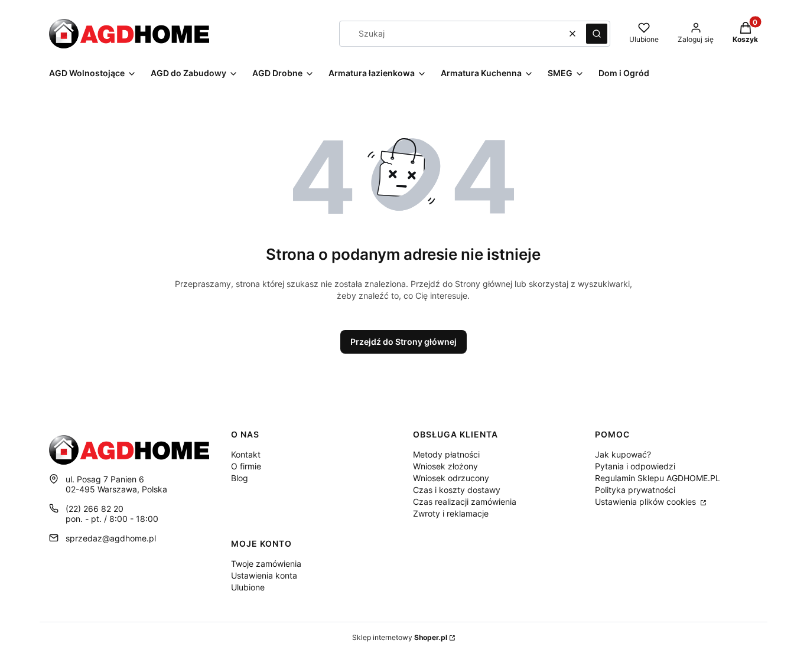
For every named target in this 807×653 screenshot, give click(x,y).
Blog (239, 478)
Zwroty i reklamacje (451, 513)
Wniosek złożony (445, 466)
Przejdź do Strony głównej (403, 342)
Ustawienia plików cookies (646, 502)
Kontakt (246, 454)
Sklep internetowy (399, 637)
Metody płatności (446, 454)
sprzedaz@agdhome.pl (111, 538)
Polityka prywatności (635, 490)
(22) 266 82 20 (94, 509)
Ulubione (248, 587)
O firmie (246, 466)
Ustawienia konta (264, 575)
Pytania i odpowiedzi (635, 466)
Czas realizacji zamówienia (464, 502)
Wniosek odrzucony (451, 478)
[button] (596, 34)
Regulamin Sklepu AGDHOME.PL (657, 478)
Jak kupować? (623, 454)
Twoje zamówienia (266, 564)
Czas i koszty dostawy (456, 490)
